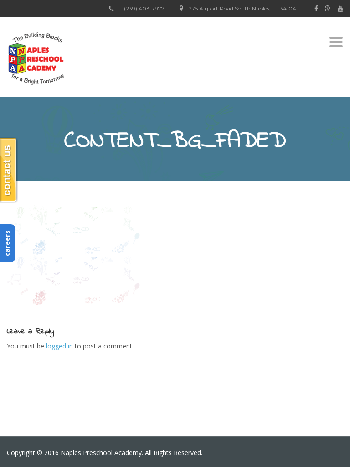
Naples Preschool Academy (101, 452)
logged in (59, 346)
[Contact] (9, 170)
